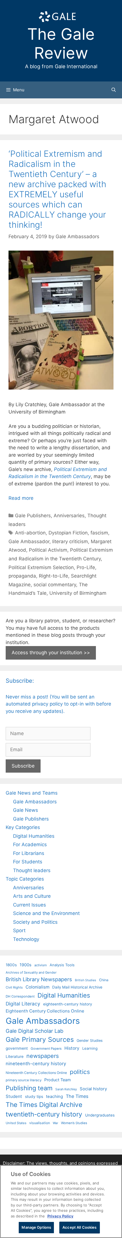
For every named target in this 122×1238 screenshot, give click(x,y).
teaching (54, 1096)
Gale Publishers (33, 515)
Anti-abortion (30, 533)
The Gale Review (61, 44)
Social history (93, 1088)
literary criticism (70, 541)
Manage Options (36, 1227)
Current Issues (29, 905)
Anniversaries (69, 515)
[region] (61, 1201)
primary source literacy (23, 1080)
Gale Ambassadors (35, 801)
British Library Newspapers (39, 979)
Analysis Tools (62, 965)
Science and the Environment (46, 913)
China (103, 980)
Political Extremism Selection (41, 567)
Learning (90, 1048)
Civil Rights (14, 987)
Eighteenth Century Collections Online (45, 1011)
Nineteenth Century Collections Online (36, 1073)
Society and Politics (35, 922)
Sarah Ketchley (66, 1089)
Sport (19, 930)
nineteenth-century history (36, 1063)
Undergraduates (100, 1115)
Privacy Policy (60, 1216)
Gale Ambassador (29, 541)
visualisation (39, 1123)
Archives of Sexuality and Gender (31, 972)
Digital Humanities (33, 836)
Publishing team (29, 1088)
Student (14, 1096)
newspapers (42, 1056)
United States (16, 1123)
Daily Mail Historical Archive (77, 987)
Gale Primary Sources (40, 1039)
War (55, 1123)
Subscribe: (20, 680)
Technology (26, 939)
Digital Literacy (23, 1004)
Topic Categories (25, 879)
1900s (25, 964)
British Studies (85, 980)
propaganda (22, 576)
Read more (21, 498)
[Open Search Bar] (113, 89)
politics (80, 1071)
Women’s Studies (74, 1123)
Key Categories (23, 827)
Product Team (57, 1079)
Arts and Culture (32, 896)
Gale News (25, 810)
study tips (34, 1096)
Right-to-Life (53, 576)
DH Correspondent (20, 996)
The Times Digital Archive (44, 1104)
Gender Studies (90, 1040)
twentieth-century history (44, 1114)
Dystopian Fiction (68, 533)
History (71, 1048)
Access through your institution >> (51, 652)
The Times (77, 1096)
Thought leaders (32, 870)
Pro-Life (86, 567)
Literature (15, 1056)
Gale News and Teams (32, 793)
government (17, 1048)
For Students (27, 862)
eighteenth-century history (67, 1004)
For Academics (30, 844)
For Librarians (28, 853)
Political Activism (48, 550)
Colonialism (37, 987)
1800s (11, 965)
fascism (99, 533)
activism (40, 965)
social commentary (54, 584)
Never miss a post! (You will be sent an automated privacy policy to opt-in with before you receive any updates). (58, 704)
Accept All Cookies (79, 1227)
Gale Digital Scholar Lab (34, 1031)
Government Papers (46, 1049)
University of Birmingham (77, 593)
